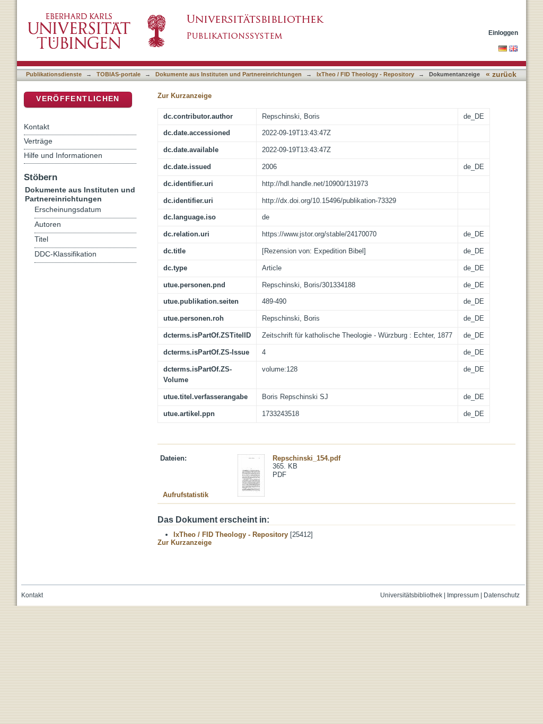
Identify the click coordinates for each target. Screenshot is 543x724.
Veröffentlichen (77, 99)
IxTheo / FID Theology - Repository (365, 74)
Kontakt (36, 126)
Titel (41, 239)
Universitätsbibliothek (411, 595)
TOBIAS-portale (119, 74)
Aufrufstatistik (185, 495)
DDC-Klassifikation (65, 254)
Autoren (47, 224)
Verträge (38, 141)
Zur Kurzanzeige (184, 96)
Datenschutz (502, 595)
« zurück (501, 74)
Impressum (463, 595)
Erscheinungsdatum (67, 210)
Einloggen (503, 32)
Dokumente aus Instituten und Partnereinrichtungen (228, 74)
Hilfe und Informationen (63, 155)
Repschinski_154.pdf (306, 458)
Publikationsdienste (54, 74)
